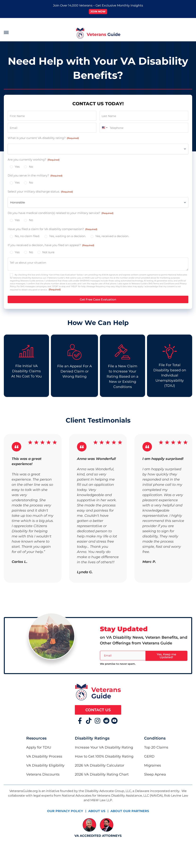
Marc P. (149, 562)
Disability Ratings (92, 738)
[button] (26, 33)
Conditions (155, 738)
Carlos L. (19, 562)
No (31, 166)
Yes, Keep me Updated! (166, 655)
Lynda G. (85, 572)
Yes (17, 166)
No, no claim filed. (27, 236)
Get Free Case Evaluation (98, 299)
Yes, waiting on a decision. (67, 236)
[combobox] (104, 127)
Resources (36, 738)
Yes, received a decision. (112, 236)
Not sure (48, 252)
